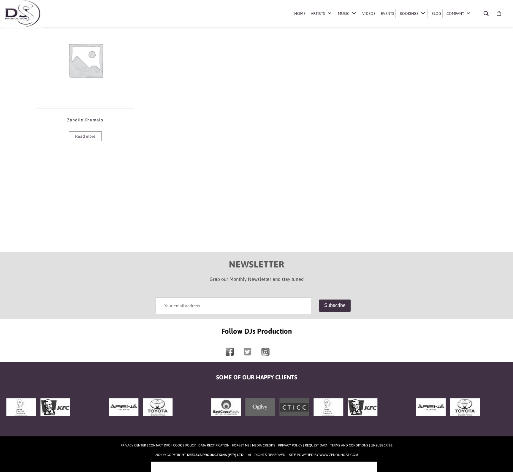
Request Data (316, 445)
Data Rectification (213, 445)
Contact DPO (159, 445)
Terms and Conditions (349, 445)
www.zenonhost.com (338, 455)
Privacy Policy (290, 445)
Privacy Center (133, 445)
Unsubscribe (381, 445)
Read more (85, 136)
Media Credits (264, 445)
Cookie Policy (184, 445)
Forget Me (240, 445)
